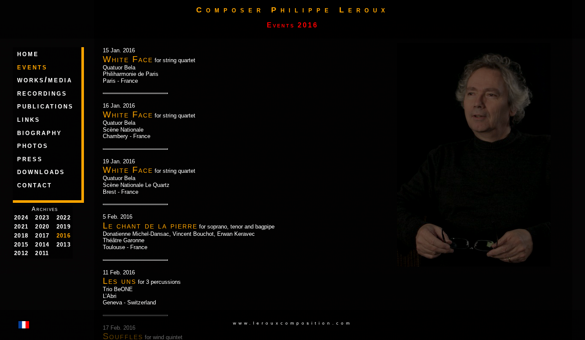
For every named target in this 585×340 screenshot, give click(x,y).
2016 (64, 235)
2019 (64, 226)
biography (39, 132)
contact (34, 185)
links (28, 119)
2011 (42, 253)
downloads (41, 171)
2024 (21, 217)
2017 (42, 235)
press (30, 158)
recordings (42, 93)
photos (32, 145)
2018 (21, 235)
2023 (42, 217)
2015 (21, 244)
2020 (42, 226)
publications (45, 106)
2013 (64, 244)
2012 (21, 253)
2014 (42, 244)
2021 (21, 226)
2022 (64, 217)
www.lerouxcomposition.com (292, 323)
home (28, 53)
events (32, 67)
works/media (44, 79)
